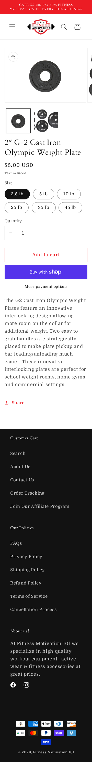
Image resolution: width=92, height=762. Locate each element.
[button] (12, 27)
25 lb (16, 207)
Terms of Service (29, 596)
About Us (20, 466)
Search (18, 453)
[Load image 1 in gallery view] (18, 121)
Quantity (13, 221)
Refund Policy (25, 583)
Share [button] (18, 402)
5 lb (43, 194)
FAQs (16, 543)
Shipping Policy (27, 569)
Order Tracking (27, 493)
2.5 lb (17, 194)
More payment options (46, 286)
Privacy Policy (26, 556)
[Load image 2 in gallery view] (46, 121)
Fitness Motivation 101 (53, 752)
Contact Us (22, 480)
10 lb (68, 194)
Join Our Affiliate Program (40, 506)
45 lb (70, 207)
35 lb (43, 207)
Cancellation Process (33, 609)
